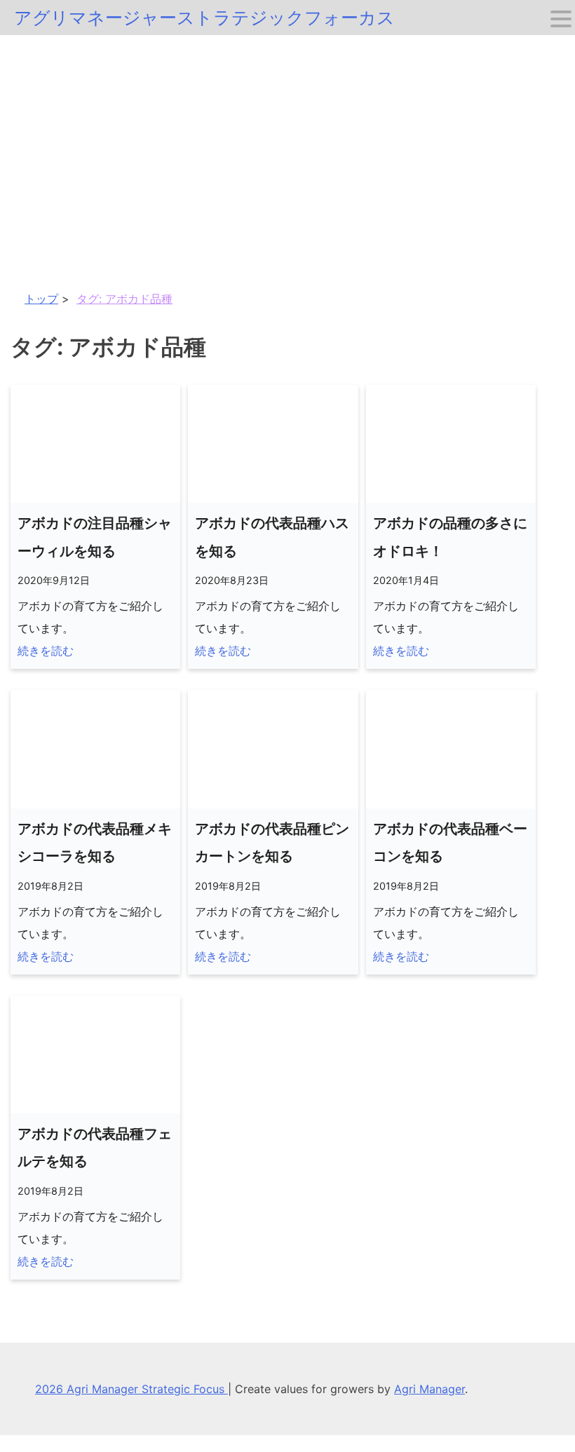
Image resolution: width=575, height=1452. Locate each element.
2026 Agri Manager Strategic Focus (131, 1389)
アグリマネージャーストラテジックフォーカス (204, 17)
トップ (41, 299)
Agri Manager (429, 1389)
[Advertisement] (287, 140)
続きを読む (46, 651)
